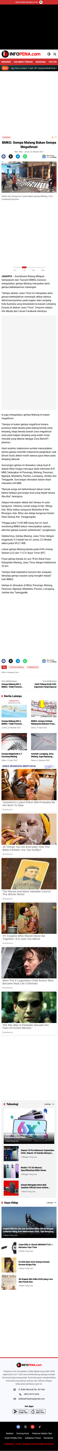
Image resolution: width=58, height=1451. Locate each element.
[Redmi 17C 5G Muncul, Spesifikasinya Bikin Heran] (11, 1170)
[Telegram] (18, 156)
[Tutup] (41, 2)
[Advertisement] (29, 103)
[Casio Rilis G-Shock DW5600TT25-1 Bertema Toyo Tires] (8, 1247)
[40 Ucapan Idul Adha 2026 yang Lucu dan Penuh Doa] (8, 1282)
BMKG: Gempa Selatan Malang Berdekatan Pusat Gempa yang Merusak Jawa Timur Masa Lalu (44, 722)
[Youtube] (32, 1427)
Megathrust (33, 667)
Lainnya (47, 1104)
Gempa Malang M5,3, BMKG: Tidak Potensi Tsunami (11, 722)
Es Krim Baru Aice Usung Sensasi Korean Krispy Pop (34, 1263)
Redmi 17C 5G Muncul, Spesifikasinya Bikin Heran (33, 1168)
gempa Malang (24, 283)
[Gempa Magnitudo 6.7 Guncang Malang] (14, 741)
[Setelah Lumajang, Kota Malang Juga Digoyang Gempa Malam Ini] (44, 741)
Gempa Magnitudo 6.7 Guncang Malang (11, 755)
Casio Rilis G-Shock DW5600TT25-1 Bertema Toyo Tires (36, 1245)
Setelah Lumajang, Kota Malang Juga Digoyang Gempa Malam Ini (42, 755)
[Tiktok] (40, 1427)
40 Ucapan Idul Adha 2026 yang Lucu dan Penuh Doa (36, 1280)
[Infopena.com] (20, 54)
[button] (49, 54)
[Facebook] (3, 156)
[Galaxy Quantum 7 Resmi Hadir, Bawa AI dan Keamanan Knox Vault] (29, 1126)
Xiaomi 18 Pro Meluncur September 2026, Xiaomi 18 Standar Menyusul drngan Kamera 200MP (37, 1151)
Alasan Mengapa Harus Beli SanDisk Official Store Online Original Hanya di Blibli (34, 1186)
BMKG (10, 579)
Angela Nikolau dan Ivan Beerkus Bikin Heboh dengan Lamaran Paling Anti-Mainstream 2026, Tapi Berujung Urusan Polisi (28, 1230)
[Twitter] (11, 156)
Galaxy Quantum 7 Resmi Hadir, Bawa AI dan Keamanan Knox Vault (25, 1135)
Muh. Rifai (19, 152)
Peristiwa (6, 137)
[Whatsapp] (25, 156)
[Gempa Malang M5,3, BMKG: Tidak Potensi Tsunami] (14, 708)
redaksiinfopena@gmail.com (31, 1399)
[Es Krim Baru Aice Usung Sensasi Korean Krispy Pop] (8, 1264)
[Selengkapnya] (29, 1365)
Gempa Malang (17, 667)
